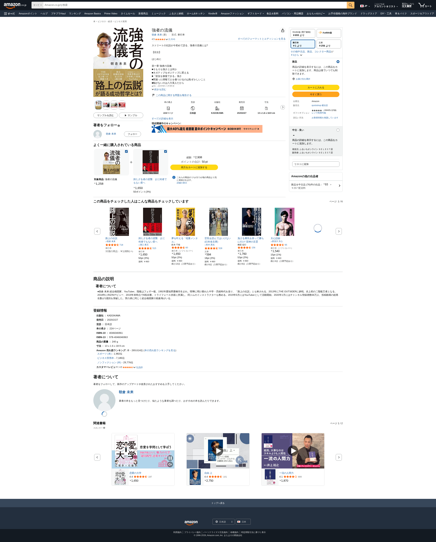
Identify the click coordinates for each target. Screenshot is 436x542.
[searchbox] (195, 5)
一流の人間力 (286, 473)
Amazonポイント (28, 13)
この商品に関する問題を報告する (174, 95)
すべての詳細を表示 (162, 118)
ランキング (75, 13)
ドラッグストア (368, 13)
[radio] (303, 33)
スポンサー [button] (98, 428)
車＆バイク (401, 13)
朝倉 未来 (157, 34)
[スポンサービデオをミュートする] (170, 465)
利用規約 (177, 532)
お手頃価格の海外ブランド (342, 13)
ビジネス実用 (120, 21)
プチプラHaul (58, 13)
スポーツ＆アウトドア (422, 13)
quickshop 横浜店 (320, 105)
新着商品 (143, 13)
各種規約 (234, 532)
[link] (151, 162)
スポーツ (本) (104, 353)
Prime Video (110, 13)
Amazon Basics (92, 13)
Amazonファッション (232, 13)
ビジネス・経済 (105, 21)
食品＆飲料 (272, 13)
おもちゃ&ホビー (316, 13)
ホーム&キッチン (196, 13)
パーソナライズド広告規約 (215, 532)
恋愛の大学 (135, 473)
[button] (10, 13)
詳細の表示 (182, 183)
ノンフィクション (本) (109, 362)
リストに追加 (301, 164)
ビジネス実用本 (105, 358)
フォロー (132, 134)
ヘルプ (44, 13)
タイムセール (128, 13)
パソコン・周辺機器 (292, 13)
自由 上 (208, 473)
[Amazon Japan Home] (191, 523)
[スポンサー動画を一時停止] (170, 458)
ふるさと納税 (176, 13)
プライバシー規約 (192, 532)
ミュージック (158, 13)
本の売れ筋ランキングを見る (159, 350)
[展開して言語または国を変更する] (369, 6)
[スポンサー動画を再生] (218, 451)
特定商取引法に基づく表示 (253, 532)
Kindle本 (212, 13)
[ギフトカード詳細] (263, 13)
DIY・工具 (386, 13)
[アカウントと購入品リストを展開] (397, 6)
